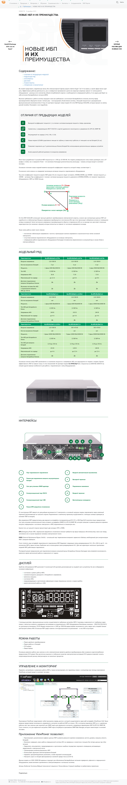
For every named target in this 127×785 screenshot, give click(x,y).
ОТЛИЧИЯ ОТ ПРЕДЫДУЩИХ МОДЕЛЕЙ (36, 75)
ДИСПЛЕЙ (27, 81)
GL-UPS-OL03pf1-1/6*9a (96, 258)
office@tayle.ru (47, 782)
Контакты (65, 3)
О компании (14, 3)
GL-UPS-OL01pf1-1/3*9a (52, 258)
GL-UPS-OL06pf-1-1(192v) (75, 294)
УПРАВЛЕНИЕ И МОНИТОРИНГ (33, 85)
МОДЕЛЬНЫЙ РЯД (29, 77)
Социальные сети (53, 3)
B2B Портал (86, 3)
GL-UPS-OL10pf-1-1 (97, 294)
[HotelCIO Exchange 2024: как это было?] (11, 42)
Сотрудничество (76, 3)
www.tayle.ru (13, 782)
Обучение (43, 3)
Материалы (34, 3)
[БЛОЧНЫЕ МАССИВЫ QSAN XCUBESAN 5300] (115, 42)
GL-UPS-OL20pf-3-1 (97, 324)
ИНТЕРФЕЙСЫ (28, 79)
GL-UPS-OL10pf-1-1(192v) (52, 324)
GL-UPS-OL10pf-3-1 (75, 324)
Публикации (27, 6)
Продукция (24, 3)
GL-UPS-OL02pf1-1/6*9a (74, 258)
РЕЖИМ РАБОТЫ (29, 83)
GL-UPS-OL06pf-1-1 (52, 294)
